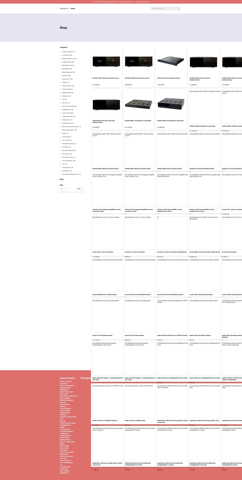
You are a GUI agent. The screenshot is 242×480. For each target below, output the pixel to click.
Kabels (62, 427)
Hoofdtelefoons (67, 109)
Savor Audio (66, 140)
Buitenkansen (67, 79)
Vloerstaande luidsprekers (71, 174)
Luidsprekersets (67, 123)
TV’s (61, 465)
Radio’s (62, 444)
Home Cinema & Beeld (69, 106)
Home (73, 8)
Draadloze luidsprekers (68, 417)
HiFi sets (65, 103)
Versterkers (66, 171)
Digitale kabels (67, 92)
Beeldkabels (67, 69)
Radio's (65, 133)
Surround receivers (68, 157)
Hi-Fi (64, 99)
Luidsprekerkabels (68, 116)
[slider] (60, 192)
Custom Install (67, 89)
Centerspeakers (68, 86)
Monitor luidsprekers (69, 130)
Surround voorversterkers (65, 459)
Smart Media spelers (69, 143)
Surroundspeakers (69, 160)
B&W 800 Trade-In (68, 65)
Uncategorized (67, 167)
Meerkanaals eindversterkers (71, 126)
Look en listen (67, 113)
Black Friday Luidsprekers (69, 396)
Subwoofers (67, 154)
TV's (64, 164)
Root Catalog (66, 137)
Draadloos (66, 96)
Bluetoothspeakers (68, 72)
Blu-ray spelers (65, 398)
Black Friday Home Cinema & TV (66, 393)
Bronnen (66, 75)
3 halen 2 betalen (68, 52)
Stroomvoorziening (69, 150)
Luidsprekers (67, 120)
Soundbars (66, 147)
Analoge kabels (68, 62)
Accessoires (67, 55)
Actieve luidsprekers (69, 58)
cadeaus (65, 82)
